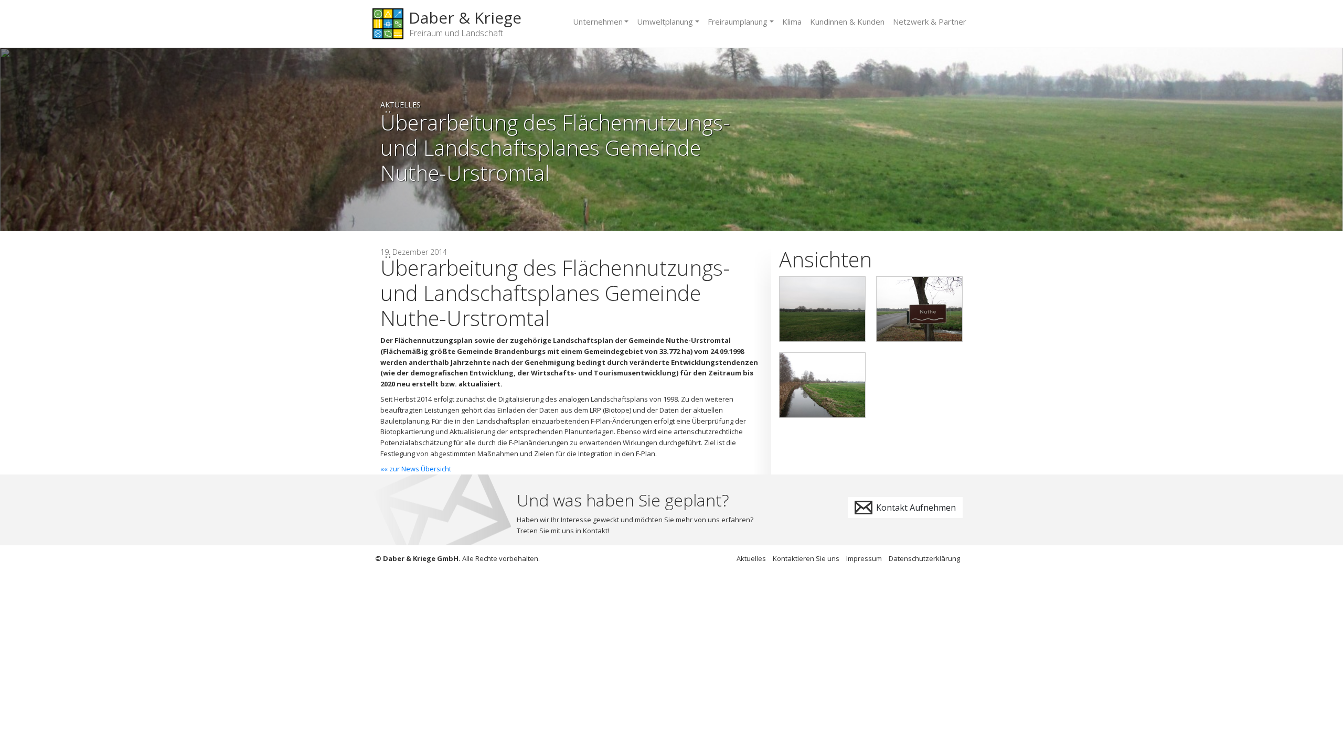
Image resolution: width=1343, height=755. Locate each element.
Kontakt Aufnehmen (915, 507)
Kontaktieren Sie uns (806, 558)
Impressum (864, 558)
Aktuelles (400, 105)
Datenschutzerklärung (924, 558)
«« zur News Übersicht (415, 468)
